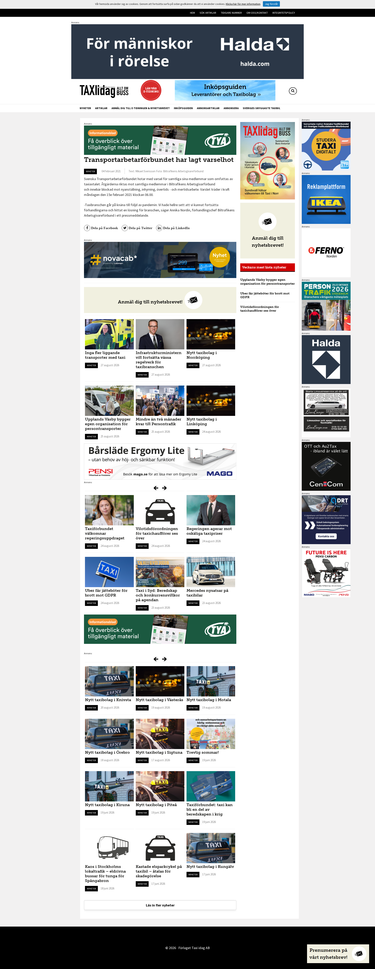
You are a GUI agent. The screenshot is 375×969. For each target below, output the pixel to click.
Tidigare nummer (231, 12)
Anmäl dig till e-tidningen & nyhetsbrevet (141, 108)
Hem (192, 12)
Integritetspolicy (283, 12)
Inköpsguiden (183, 108)
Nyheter (85, 108)
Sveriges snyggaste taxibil (261, 108)
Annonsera (231, 108)
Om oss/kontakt (257, 12)
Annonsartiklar (208, 108)
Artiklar (101, 108)
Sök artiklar (208, 12)
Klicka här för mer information (243, 4)
